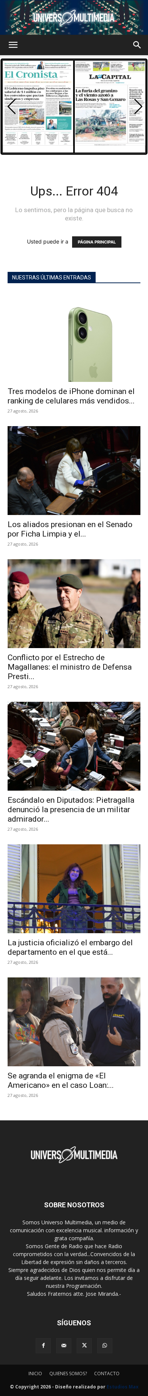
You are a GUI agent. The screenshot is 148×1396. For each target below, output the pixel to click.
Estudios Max (123, 1387)
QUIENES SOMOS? (68, 1373)
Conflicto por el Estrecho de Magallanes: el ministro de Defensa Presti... (70, 667)
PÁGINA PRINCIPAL (97, 242)
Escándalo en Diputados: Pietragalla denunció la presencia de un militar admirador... (71, 810)
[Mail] (63, 1345)
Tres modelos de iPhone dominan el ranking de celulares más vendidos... (71, 396)
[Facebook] (43, 1345)
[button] (13, 45)
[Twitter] (84, 1345)
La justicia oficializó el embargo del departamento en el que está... (70, 947)
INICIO (35, 1373)
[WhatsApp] (104, 1345)
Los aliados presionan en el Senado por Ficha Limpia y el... (70, 529)
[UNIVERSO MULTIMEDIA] (74, 17)
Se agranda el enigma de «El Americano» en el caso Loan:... (61, 1080)
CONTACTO (107, 1373)
